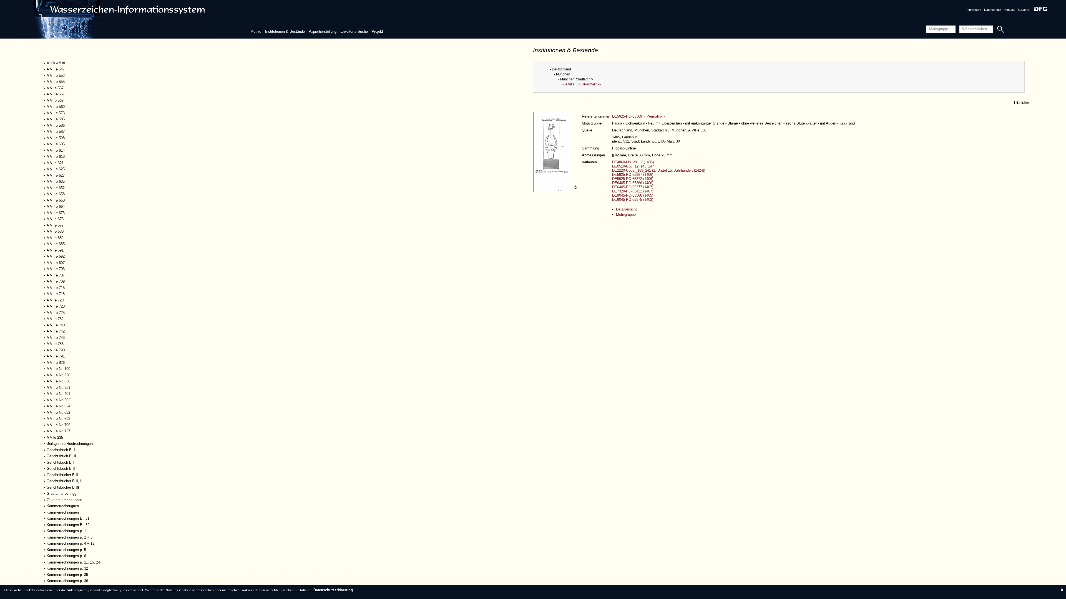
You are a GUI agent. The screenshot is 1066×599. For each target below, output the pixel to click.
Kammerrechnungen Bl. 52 (68, 525)
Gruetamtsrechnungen (64, 500)
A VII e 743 (56, 338)
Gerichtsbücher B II (62, 475)
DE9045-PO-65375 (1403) (632, 199)
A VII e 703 (56, 269)
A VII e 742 (56, 331)
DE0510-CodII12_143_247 (633, 166)
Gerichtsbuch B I (60, 462)
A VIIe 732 (55, 319)
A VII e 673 (56, 213)
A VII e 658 (56, 194)
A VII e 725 (56, 313)
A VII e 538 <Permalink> (583, 84)
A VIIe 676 (55, 219)
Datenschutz (992, 9)
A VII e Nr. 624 (58, 406)
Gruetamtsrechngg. (62, 493)
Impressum (973, 9)
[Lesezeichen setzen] (574, 191)
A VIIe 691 (55, 250)
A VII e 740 (56, 325)
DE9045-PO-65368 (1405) (632, 195)
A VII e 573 (56, 113)
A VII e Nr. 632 (58, 412)
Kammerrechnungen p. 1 (66, 531)
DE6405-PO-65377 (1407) (632, 187)
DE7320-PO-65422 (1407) (632, 191)
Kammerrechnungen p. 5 (66, 550)
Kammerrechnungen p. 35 (67, 575)
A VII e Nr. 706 (58, 425)
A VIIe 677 (55, 225)
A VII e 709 (56, 281)
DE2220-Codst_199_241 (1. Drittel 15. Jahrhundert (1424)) (658, 170)
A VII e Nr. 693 (58, 419)
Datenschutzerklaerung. (333, 590)
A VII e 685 (56, 244)
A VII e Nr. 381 (58, 387)
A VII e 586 (56, 125)
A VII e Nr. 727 (58, 431)
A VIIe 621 (55, 163)
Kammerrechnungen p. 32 (67, 568)
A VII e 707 (56, 275)
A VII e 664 (56, 206)
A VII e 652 (56, 188)
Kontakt (1009, 9)
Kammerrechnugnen (63, 506)
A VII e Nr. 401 (58, 394)
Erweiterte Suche (354, 31)
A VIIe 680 (55, 231)
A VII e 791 (56, 356)
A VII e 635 (56, 181)
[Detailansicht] (552, 191)
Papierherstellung (322, 31)
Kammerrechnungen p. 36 (67, 581)
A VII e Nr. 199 (58, 369)
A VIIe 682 (55, 238)
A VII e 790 (56, 350)
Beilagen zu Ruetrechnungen (70, 443)
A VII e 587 (56, 132)
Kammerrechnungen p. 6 (66, 556)
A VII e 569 (56, 107)
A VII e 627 (56, 175)
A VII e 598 (56, 138)
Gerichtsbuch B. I (61, 450)
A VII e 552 (56, 75)
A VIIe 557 (55, 88)
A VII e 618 (56, 156)
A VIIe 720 (55, 300)
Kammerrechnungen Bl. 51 (68, 518)
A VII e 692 (56, 256)
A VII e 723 (56, 306)
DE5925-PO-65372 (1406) (632, 179)
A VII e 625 (56, 169)
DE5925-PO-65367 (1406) (632, 174)
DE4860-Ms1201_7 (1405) (633, 162)
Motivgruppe (626, 214)
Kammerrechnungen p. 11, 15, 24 (73, 562)
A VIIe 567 (55, 100)
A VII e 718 (56, 294)
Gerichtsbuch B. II (61, 456)
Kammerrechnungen (63, 512)
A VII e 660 (56, 200)
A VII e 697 (56, 263)
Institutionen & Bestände (285, 31)
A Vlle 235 (55, 437)
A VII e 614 (56, 150)
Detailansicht (626, 209)
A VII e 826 (56, 363)
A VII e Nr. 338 (58, 381)
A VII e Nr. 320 (58, 375)
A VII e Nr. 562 (58, 400)
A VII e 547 (56, 69)
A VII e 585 (56, 119)
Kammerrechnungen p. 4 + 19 (70, 543)
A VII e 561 (56, 94)
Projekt (377, 31)
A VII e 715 (56, 288)
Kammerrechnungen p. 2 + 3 (69, 537)
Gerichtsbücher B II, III (65, 481)
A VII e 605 (56, 144)
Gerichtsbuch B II (61, 468)
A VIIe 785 (55, 344)
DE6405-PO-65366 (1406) (632, 183)
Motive (255, 31)
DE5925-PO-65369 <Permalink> (638, 116)
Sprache (1023, 9)
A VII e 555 (56, 82)
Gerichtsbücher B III (63, 487)
